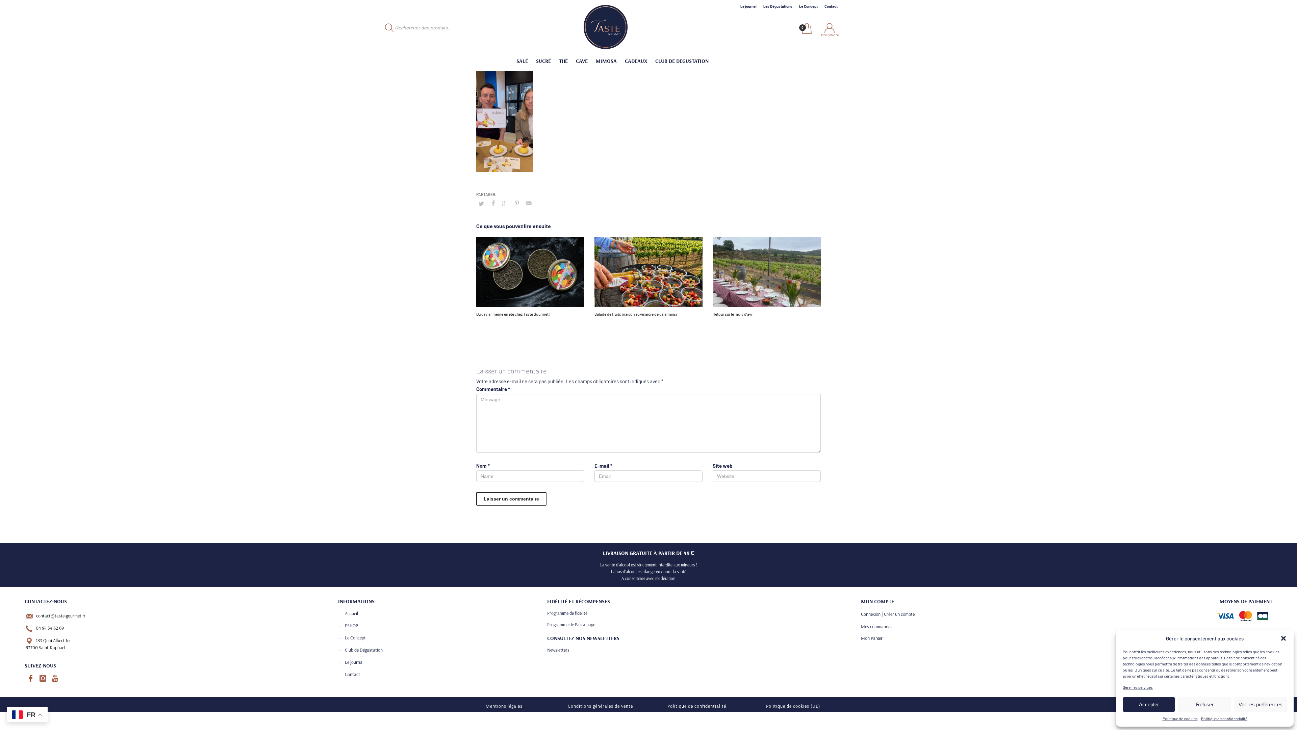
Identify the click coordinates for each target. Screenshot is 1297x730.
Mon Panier (872, 638)
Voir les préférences (1260, 704)
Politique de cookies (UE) (793, 706)
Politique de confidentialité (1224, 718)
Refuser (1205, 704)
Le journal (748, 6)
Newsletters (558, 650)
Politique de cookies (1180, 718)
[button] (1283, 638)
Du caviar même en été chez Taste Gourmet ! (513, 314)
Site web (722, 466)
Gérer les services (1138, 687)
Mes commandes (876, 627)
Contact (831, 6)
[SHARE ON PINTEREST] (517, 203)
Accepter (1149, 704)
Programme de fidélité (567, 613)
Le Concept (808, 6)
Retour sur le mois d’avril (734, 314)
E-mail (603, 466)
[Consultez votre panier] (806, 29)
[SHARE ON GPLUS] (505, 203)
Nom (483, 466)
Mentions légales (504, 706)
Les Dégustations (777, 6)
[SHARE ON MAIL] (529, 203)
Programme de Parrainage (571, 625)
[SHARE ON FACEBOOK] (493, 203)
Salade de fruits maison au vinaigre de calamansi (635, 314)
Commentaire (493, 389)
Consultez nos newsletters (583, 638)
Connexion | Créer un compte (888, 614)
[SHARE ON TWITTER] (481, 203)
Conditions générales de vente (600, 706)
